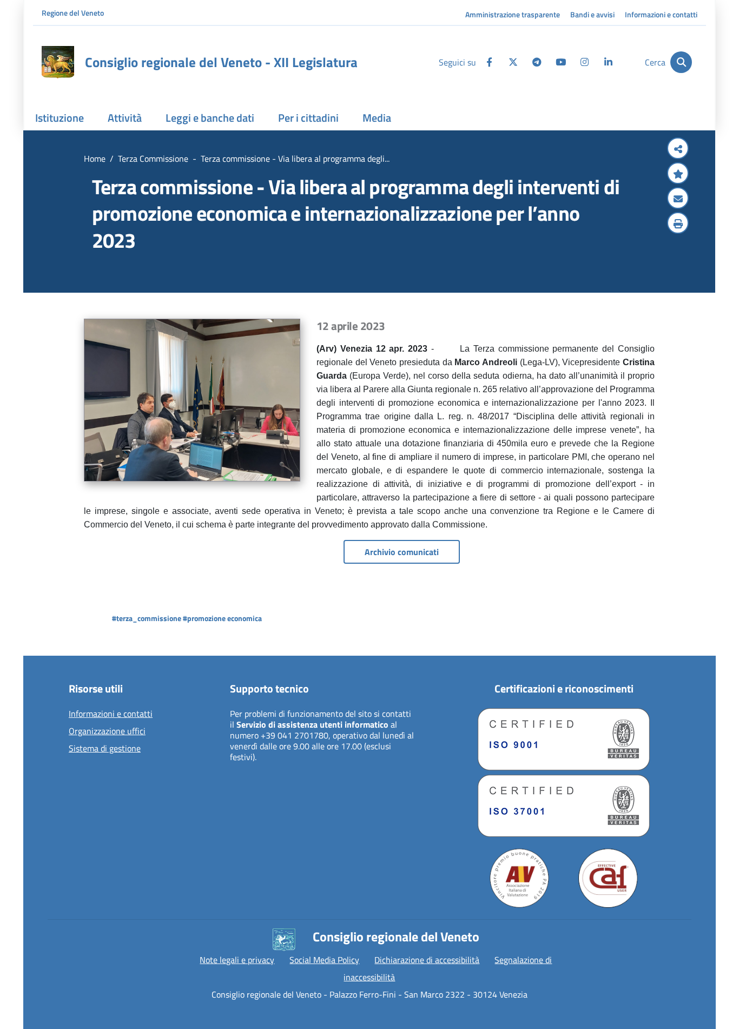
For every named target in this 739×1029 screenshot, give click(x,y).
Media (376, 117)
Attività (125, 117)
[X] (513, 62)
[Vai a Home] (57, 62)
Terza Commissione (153, 158)
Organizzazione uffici (107, 731)
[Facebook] (489, 62)
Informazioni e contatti (661, 14)
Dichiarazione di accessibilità (426, 959)
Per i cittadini (308, 117)
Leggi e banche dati (210, 117)
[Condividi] (678, 149)
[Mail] (678, 199)
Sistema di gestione (105, 749)
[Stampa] (678, 223)
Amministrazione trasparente (512, 14)
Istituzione (59, 117)
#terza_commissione (146, 618)
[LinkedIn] (608, 62)
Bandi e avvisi (592, 14)
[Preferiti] (678, 174)
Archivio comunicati (402, 551)
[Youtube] (560, 62)
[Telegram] (536, 62)
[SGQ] (563, 739)
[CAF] (608, 878)
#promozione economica (222, 618)
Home (94, 158)
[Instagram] (584, 62)
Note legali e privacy (237, 959)
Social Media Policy (324, 959)
